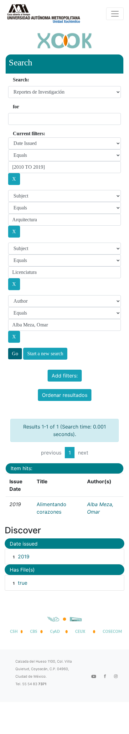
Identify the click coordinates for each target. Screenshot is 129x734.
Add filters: (65, 375)
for (16, 106)
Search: (21, 79)
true (22, 583)
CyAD (55, 632)
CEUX (80, 632)
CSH (14, 632)
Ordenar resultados (64, 395)
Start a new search (45, 353)
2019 (23, 556)
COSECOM (111, 632)
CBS (33, 632)
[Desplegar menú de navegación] (115, 14)
